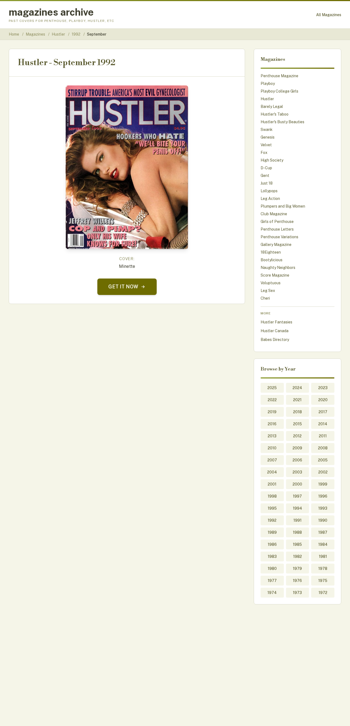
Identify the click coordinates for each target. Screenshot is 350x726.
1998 (272, 496)
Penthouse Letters (277, 229)
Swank (267, 129)
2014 (322, 424)
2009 (297, 448)
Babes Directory (275, 339)
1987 (322, 532)
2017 (323, 412)
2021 (297, 400)
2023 (323, 388)
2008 (323, 448)
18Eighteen (271, 252)
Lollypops (269, 191)
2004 (272, 472)
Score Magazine (275, 275)
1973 (297, 592)
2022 (272, 400)
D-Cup (266, 168)
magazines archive (51, 12)
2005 (323, 460)
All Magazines (328, 15)
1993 (322, 508)
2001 (272, 484)
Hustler (59, 34)
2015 (297, 424)
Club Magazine (274, 214)
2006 (297, 460)
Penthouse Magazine (279, 76)
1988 (297, 532)
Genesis (268, 137)
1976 (297, 580)
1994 (297, 508)
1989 (272, 532)
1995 (272, 508)
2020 (323, 400)
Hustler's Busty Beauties (282, 122)
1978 (322, 568)
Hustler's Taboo (274, 114)
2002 (323, 472)
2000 (297, 484)
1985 (297, 544)
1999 (322, 484)
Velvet (266, 145)
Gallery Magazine (276, 244)
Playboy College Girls (279, 91)
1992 (76, 34)
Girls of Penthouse (277, 221)
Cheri (265, 298)
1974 (272, 592)
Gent (265, 175)
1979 (297, 568)
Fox (264, 152)
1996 (322, 496)
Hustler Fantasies (276, 322)
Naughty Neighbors (278, 267)
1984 (323, 544)
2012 (297, 436)
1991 (297, 520)
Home (14, 34)
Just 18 (267, 183)
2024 (297, 388)
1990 (322, 520)
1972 (323, 592)
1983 (272, 556)
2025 (272, 388)
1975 (322, 580)
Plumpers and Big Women (283, 206)
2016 (272, 424)
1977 (272, 580)
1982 (297, 556)
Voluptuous (271, 283)
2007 (272, 460)
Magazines (36, 34)
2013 (272, 436)
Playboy (268, 83)
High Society (272, 160)
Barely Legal (272, 106)
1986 (272, 544)
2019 (272, 412)
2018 (297, 412)
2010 (272, 448)
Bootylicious (271, 260)
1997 (297, 496)
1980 (272, 568)
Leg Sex (268, 290)
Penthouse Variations (279, 237)
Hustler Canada (274, 331)
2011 (323, 436)
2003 (297, 472)
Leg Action (270, 198)
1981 (323, 556)
